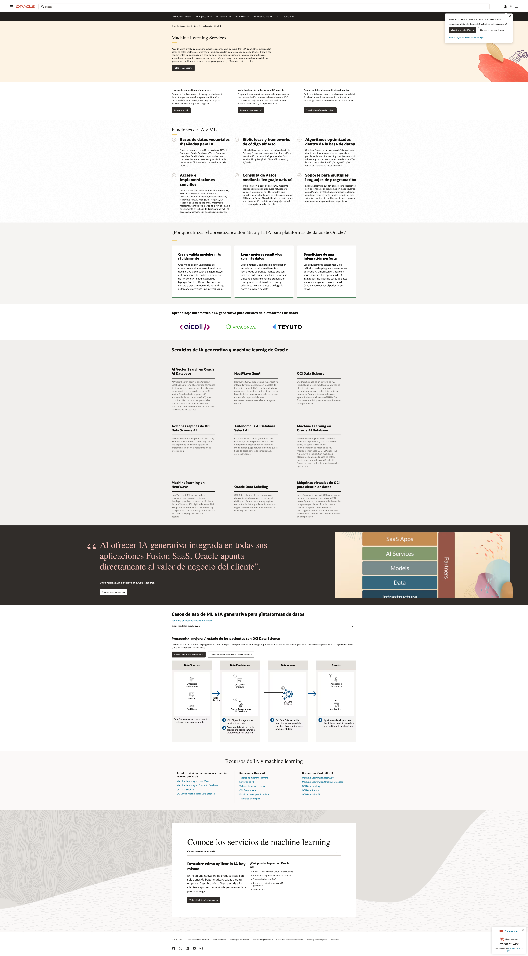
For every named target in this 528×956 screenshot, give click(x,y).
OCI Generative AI (248, 790)
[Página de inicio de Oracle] (25, 6)
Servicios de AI (246, 781)
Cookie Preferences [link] (219, 939)
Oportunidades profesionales (262, 939)
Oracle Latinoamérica (180, 26)
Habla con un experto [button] (183, 68)
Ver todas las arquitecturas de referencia (192, 620)
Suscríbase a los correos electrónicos (289, 939)
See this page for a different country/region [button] (467, 37)
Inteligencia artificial (210, 26)
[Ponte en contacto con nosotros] (516, 6)
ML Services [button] (222, 16)
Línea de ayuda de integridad (316, 939)
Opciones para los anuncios (239, 939)
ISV (277, 16)
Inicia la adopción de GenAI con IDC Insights (261, 90)
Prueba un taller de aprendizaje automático (327, 90)
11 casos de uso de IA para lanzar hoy (191, 90)
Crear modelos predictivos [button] (186, 625)
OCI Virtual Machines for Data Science (196, 793)
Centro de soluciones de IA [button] (201, 851)
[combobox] (264, 6)
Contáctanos (334, 939)
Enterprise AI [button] (202, 16)
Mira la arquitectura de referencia (188, 654)
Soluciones (289, 16)
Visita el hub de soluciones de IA (203, 900)
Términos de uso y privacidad (198, 939)
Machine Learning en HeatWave (193, 781)
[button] (11, 6)
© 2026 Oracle (177, 939)
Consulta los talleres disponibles (320, 110)
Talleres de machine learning (253, 777)
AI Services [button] (240, 16)
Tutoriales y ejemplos (249, 798)
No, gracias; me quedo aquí (492, 30)
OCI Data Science (185, 789)
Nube (195, 26)
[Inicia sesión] (511, 6)
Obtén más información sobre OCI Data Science (231, 654)
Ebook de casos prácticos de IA (254, 794)
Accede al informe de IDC (251, 110)
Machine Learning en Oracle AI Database (197, 785)
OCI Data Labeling (311, 786)
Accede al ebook (181, 110)
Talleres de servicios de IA (252, 786)
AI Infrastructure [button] (261, 16)
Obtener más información (113, 592)
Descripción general (182, 16)
